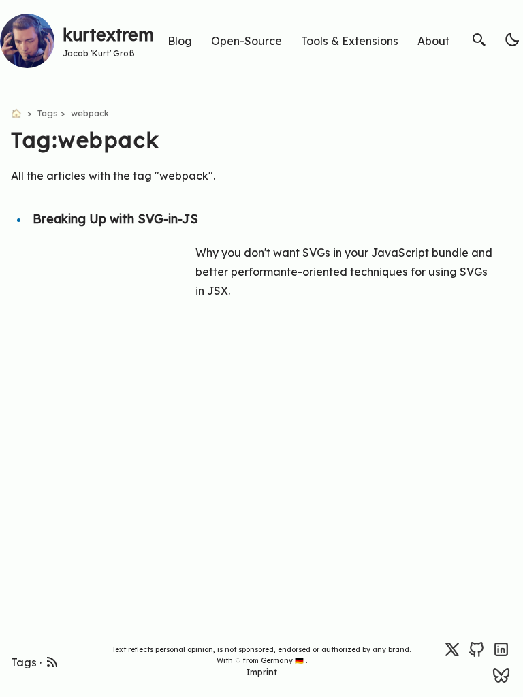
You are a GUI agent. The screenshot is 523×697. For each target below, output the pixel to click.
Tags (24, 662)
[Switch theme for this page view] (512, 39)
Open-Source (246, 41)
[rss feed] (52, 660)
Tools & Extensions (349, 41)
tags (47, 113)
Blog (180, 41)
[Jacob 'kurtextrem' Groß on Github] (477, 648)
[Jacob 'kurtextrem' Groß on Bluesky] (501, 674)
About (433, 41)
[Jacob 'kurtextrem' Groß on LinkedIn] (501, 648)
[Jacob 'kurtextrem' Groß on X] (452, 648)
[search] (479, 39)
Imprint (261, 671)
